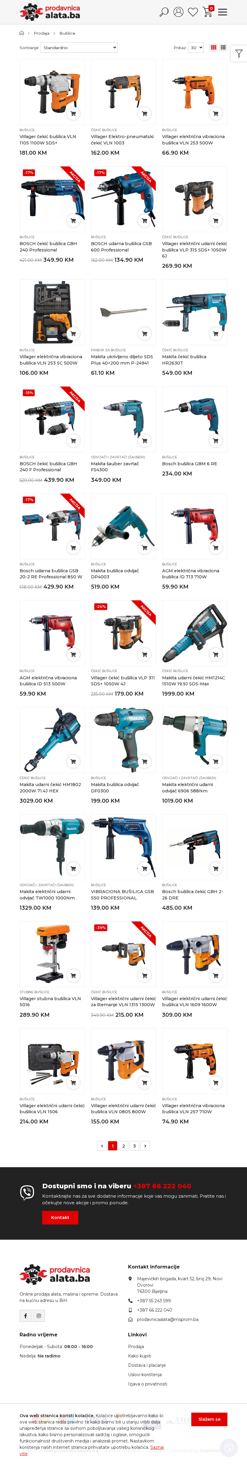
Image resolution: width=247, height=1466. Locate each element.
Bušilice (67, 33)
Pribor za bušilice (108, 350)
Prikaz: (180, 47)
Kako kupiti (139, 1356)
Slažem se (209, 1419)
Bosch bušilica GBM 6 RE (189, 463)
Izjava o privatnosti (147, 1384)
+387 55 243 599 (154, 1300)
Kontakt (60, 1217)
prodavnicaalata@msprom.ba (168, 1319)
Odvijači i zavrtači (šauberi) (118, 457)
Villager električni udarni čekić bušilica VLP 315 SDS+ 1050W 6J (194, 250)
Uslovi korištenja (145, 1374)
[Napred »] (145, 1146)
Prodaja (41, 33)
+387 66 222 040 (162, 1186)
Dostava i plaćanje (147, 1365)
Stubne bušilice (34, 992)
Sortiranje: (29, 47)
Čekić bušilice (104, 130)
